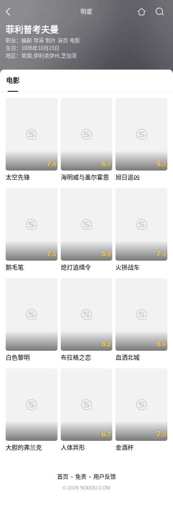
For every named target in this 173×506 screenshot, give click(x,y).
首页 (62, 476)
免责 (80, 476)
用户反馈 (104, 476)
